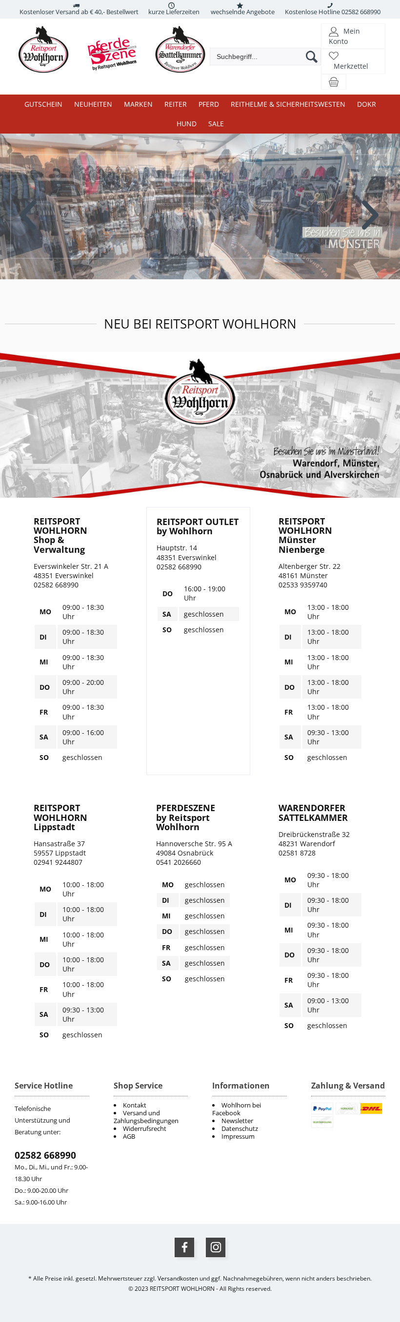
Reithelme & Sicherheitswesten (288, 104)
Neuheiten (93, 104)
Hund (187, 123)
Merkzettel (351, 66)
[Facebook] (184, 1247)
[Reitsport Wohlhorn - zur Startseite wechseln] (117, 73)
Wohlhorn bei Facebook (236, 1109)
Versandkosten (178, 1278)
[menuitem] (249, 1109)
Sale (216, 123)
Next (371, 207)
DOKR (366, 104)
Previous (29, 207)
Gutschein (43, 104)
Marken (138, 104)
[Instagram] (215, 1247)
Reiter (175, 104)
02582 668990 (45, 1155)
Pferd (209, 104)
